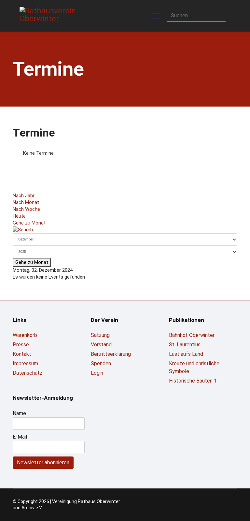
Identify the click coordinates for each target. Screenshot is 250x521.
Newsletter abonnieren (43, 462)
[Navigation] (156, 16)
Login (97, 373)
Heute (19, 216)
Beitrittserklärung (111, 354)
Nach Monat (26, 202)
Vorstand (101, 344)
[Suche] (125, 229)
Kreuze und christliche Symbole (194, 367)
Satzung (100, 335)
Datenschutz (27, 373)
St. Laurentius (185, 344)
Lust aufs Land (186, 354)
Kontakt (22, 354)
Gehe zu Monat (29, 223)
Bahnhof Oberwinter (192, 335)
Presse (21, 344)
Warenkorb (25, 335)
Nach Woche (26, 209)
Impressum (25, 363)
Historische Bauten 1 (193, 381)
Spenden (101, 363)
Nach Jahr (24, 195)
